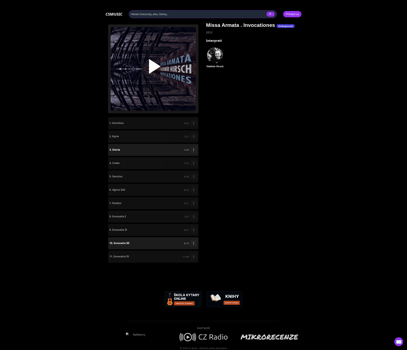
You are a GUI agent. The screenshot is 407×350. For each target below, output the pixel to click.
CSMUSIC (114, 14)
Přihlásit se (292, 14)
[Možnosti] (193, 123)
